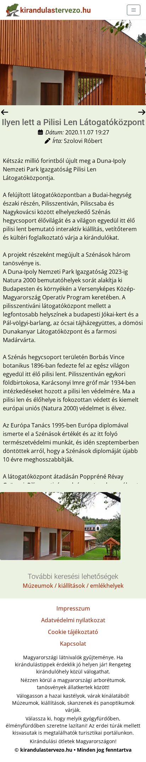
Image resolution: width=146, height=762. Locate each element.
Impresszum (73, 608)
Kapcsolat (73, 644)
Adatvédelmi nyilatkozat (73, 620)
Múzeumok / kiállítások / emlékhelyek (73, 586)
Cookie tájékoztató (73, 632)
